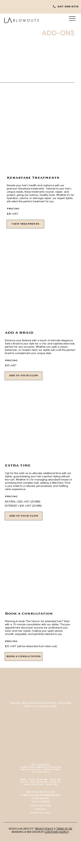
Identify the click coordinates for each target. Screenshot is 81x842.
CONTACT (40, 809)
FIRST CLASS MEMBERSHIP (40, 795)
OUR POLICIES (40, 813)
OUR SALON (40, 798)
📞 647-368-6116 (66, 6)
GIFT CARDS (40, 802)
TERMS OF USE (64, 828)
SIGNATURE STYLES (40, 792)
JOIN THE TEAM (40, 806)
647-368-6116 (40, 765)
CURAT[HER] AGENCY (56, 831)
